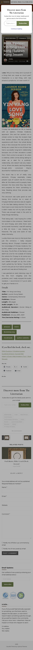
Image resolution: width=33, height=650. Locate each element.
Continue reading (16, 29)
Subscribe (23, 23)
